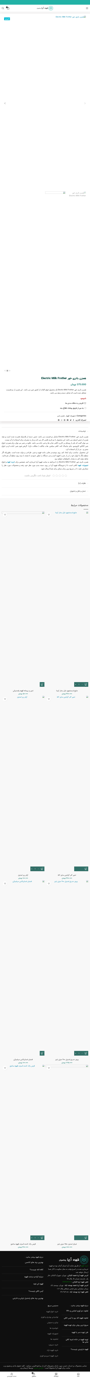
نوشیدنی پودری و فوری (49, 1317)
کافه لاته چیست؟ (36, 1269)
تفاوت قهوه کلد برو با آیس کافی (76, 1318)
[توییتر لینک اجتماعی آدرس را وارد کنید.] (70, 420)
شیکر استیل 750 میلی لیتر (67, 1244)
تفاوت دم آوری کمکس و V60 (77, 1311)
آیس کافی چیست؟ (36, 1291)
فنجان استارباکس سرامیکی (23, 1059)
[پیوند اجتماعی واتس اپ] (61, 420)
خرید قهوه (84, 1266)
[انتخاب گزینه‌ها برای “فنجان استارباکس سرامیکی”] (42, 1053)
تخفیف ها (54, 1339)
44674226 (66, 1282)
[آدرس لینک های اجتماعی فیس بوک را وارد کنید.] (73, 420)
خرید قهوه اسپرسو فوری (49, 1356)
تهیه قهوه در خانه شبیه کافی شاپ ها (77, 1341)
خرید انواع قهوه (52, 1311)
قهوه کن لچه (38, 1284)
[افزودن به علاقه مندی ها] (49, 515)
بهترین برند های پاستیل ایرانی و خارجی (28, 1298)
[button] (81, 869)
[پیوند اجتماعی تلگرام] (58, 420)
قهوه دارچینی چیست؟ (79, 1349)
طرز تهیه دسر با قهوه (80, 1332)
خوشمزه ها (54, 1328)
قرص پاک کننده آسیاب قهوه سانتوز (23, 1244)
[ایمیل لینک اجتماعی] (67, 420)
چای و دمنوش (52, 1322)
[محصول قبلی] (10, 371)
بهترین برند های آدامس (34, 1262)
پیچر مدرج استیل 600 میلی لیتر (67, 1059)
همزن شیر (61, 416)
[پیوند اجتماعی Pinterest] (64, 420)
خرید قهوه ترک (52, 1350)
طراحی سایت (38, 1368)
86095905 (64, 1292)
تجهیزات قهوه (71, 416)
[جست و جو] (3, 8)
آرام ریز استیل (23, 875)
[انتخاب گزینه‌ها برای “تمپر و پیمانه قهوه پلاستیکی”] (42, 684)
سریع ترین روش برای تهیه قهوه (76, 1325)
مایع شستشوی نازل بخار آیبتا (67, 690)
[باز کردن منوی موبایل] (87, 8)
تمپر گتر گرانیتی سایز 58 (67, 875)
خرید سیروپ (53, 1344)
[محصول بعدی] (5, 371)
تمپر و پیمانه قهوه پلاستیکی (23, 690)
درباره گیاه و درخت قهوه (33, 1276)
